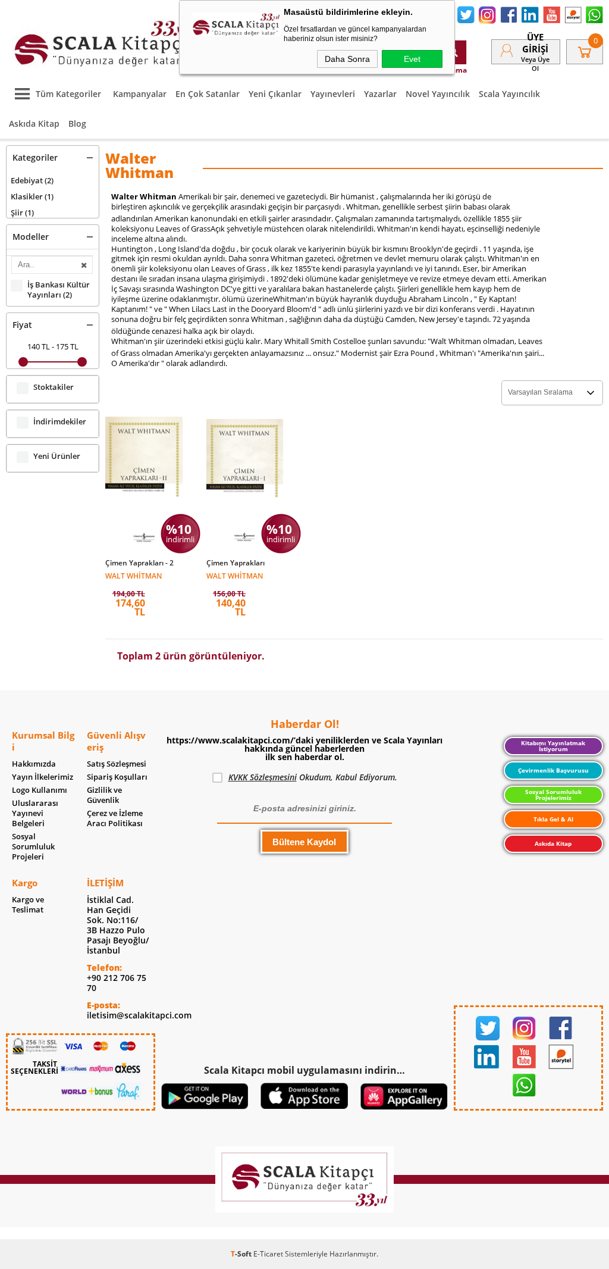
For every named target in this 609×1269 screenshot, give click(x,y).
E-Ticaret (268, 1254)
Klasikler (32, 196)
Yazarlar (380, 93)
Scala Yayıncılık (509, 93)
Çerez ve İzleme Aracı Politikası (115, 818)
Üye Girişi (535, 43)
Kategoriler (35, 157)
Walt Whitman (133, 575)
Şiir (22, 212)
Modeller (30, 236)
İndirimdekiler (59, 422)
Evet (412, 59)
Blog (77, 123)
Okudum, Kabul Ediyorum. (312, 777)
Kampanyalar (140, 93)
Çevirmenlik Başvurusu (553, 770)
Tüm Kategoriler (68, 93)
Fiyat (22, 324)
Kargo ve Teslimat (28, 905)
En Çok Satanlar (207, 93)
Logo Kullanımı (39, 790)
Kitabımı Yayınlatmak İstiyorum (553, 746)
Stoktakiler (53, 387)
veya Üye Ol (535, 64)
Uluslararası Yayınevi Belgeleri (35, 813)
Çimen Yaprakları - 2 (139, 563)
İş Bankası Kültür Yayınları (58, 290)
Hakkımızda (34, 764)
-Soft (242, 1254)
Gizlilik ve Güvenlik (104, 795)
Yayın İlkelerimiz (42, 777)
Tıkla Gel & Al (553, 819)
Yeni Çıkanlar (275, 93)
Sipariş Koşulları (117, 777)
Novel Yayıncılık (438, 93)
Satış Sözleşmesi (116, 764)
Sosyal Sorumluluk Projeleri (33, 847)
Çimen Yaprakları (235, 563)
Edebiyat (32, 180)
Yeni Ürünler (56, 456)
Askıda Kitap (34, 123)
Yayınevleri (332, 93)
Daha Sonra (347, 59)
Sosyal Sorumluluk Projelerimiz (553, 794)
